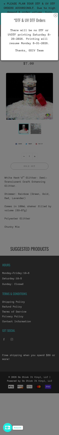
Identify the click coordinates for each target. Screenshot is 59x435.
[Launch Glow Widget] (7, 427)
